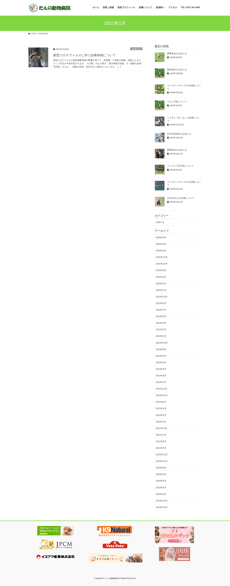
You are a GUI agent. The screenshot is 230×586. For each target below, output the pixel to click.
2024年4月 (161, 323)
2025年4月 (161, 277)
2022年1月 (161, 421)
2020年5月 (161, 481)
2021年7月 (161, 435)
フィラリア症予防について (180, 166)
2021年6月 (161, 441)
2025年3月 (161, 283)
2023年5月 (161, 362)
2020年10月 (162, 461)
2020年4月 (161, 487)
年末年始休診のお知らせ (179, 134)
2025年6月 (161, 270)
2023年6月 (161, 356)
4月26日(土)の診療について (180, 198)
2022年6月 (161, 402)
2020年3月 (161, 494)
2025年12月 (162, 257)
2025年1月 (161, 290)
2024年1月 (161, 336)
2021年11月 (161, 428)
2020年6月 (161, 474)
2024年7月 (161, 310)
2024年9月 (161, 303)
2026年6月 (161, 237)
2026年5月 (161, 244)
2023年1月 (161, 382)
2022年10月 (162, 395)
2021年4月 (161, 448)
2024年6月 (161, 316)
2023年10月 (162, 343)
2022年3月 (161, 415)
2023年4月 (161, 369)
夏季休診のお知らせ (177, 53)
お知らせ (136, 49)
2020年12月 (162, 454)
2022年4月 (161, 408)
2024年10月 (162, 296)
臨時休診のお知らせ (177, 69)
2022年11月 (161, 388)
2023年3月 (161, 375)
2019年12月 (162, 500)
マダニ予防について (177, 101)
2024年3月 (161, 329)
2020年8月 (161, 467)
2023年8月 (161, 349)
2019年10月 (162, 507)
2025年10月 (162, 263)
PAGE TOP (221, 565)
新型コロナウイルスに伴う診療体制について (84, 55)
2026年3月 (161, 250)
